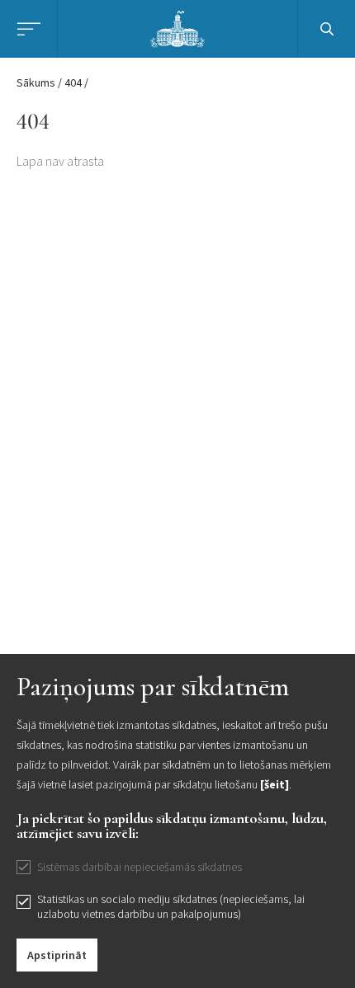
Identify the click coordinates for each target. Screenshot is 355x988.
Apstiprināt (57, 955)
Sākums (36, 82)
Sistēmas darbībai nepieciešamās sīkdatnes (139, 866)
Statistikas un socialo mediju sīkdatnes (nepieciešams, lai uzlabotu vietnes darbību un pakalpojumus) (171, 906)
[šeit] (274, 784)
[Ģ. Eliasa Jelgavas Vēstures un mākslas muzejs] (178, 27)
